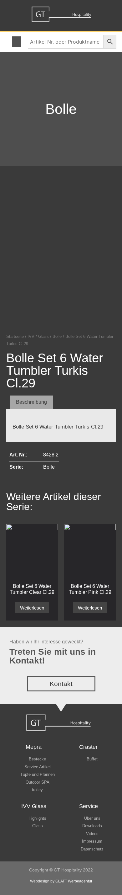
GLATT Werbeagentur (73, 881)
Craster (88, 747)
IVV (31, 336)
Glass (43, 336)
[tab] (31, 402)
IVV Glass (33, 806)
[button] (16, 41)
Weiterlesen (32, 607)
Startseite (15, 336)
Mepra (34, 747)
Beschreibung (31, 402)
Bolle (61, 109)
